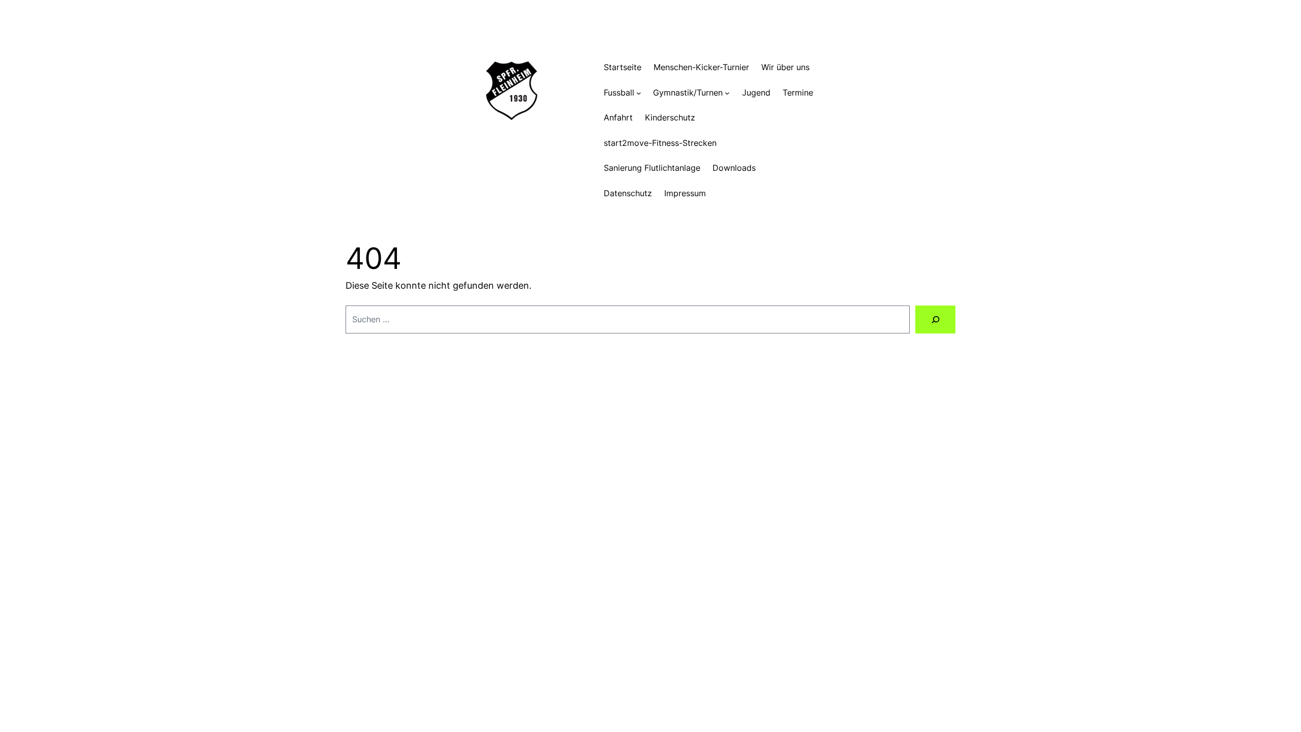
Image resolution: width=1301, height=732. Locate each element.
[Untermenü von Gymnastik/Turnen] (727, 93)
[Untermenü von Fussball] (638, 93)
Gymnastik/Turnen (688, 92)
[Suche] (935, 319)
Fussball (619, 92)
